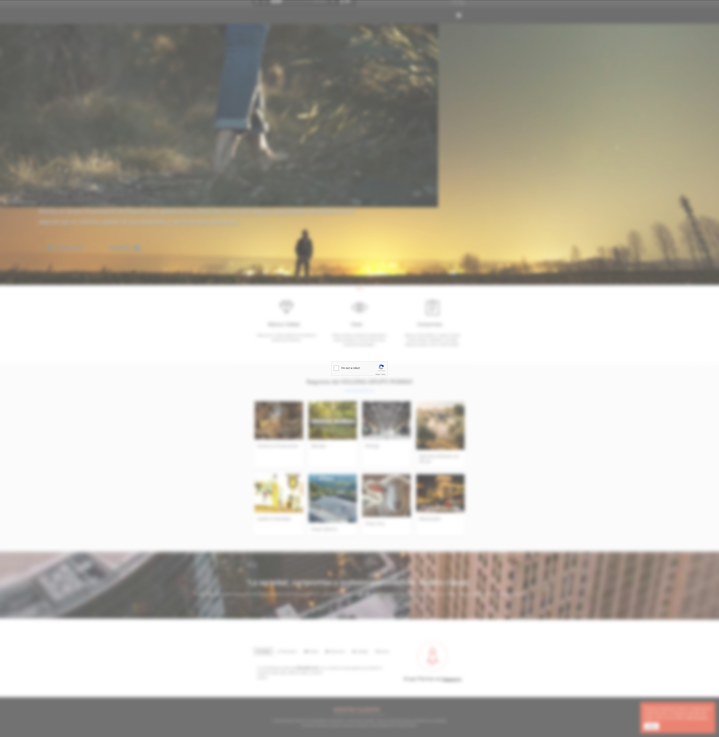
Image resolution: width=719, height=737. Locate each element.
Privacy (377, 374)
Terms (383, 374)
